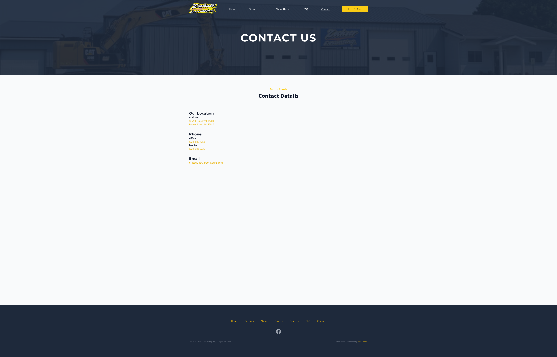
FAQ (306, 9)
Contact (325, 9)
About (264, 321)
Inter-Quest (362, 341)
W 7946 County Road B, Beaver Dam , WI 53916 (201, 122)
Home (232, 9)
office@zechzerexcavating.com (206, 162)
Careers (278, 321)
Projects (294, 321)
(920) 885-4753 (197, 141)
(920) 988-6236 (197, 148)
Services (249, 321)
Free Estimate (355, 9)
